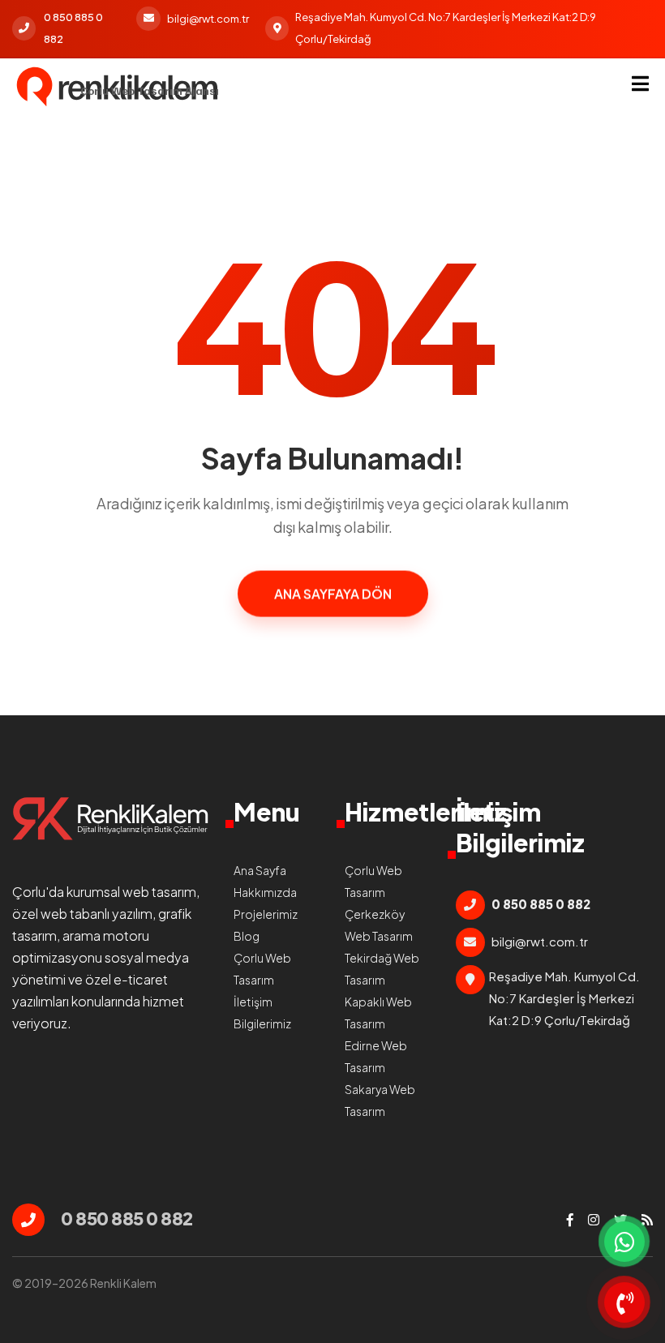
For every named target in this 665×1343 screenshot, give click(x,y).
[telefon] (624, 1302)
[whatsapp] (624, 1241)
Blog (247, 936)
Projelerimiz (266, 914)
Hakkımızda (265, 892)
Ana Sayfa (260, 870)
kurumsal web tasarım (131, 891)
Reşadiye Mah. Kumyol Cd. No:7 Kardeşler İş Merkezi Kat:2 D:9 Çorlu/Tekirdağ (445, 28)
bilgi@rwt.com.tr (208, 18)
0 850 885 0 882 (73, 28)
